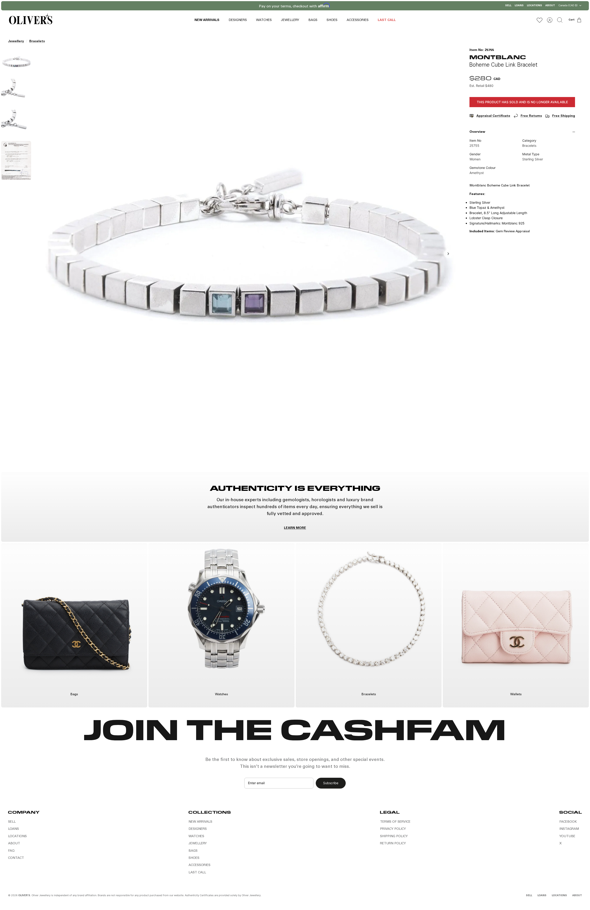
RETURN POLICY (393, 843)
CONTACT (16, 858)
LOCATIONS (534, 5)
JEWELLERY (290, 20)
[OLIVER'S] (30, 20)
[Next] (354, 5)
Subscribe (330, 783)
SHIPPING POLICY (394, 836)
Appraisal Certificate (493, 116)
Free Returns (531, 116)
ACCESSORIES (358, 20)
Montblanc (497, 56)
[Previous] (235, 5)
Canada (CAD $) (568, 5)
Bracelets (37, 41)
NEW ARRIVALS (207, 20)
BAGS (312, 20)
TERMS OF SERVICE (395, 822)
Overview (477, 132)
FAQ (11, 851)
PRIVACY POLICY (393, 829)
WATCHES (264, 20)
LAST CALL (387, 20)
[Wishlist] (539, 20)
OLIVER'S (24, 895)
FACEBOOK (568, 822)
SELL (508, 5)
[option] (244, 259)
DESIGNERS (238, 20)
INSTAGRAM (569, 829)
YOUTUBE (567, 836)
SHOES (332, 20)
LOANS (519, 5)
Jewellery (16, 41)
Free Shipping (563, 116)
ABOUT (550, 5)
